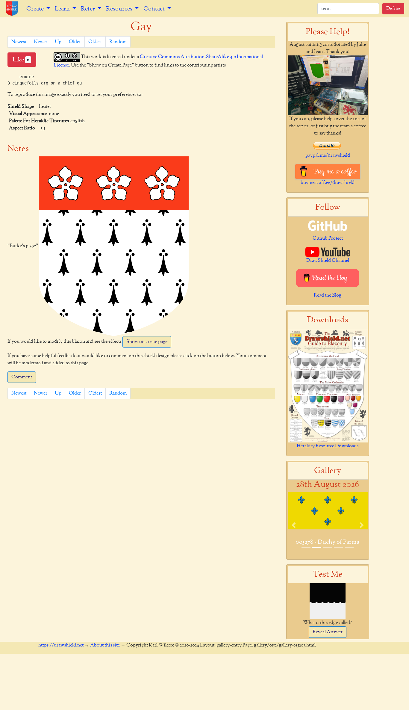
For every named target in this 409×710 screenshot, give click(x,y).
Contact (154, 9)
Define (393, 8)
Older (75, 42)
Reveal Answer (328, 632)
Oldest (95, 42)
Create (35, 9)
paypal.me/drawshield (327, 155)
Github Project (328, 238)
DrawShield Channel (327, 260)
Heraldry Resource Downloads (327, 446)
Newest (18, 42)
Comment (21, 377)
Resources (120, 9)
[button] (294, 525)
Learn (63, 9)
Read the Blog (327, 295)
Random (118, 42)
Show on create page (146, 341)
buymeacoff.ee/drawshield (328, 182)
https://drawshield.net (61, 645)
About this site (105, 645)
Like (21, 60)
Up (58, 42)
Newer (40, 42)
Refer (88, 9)
